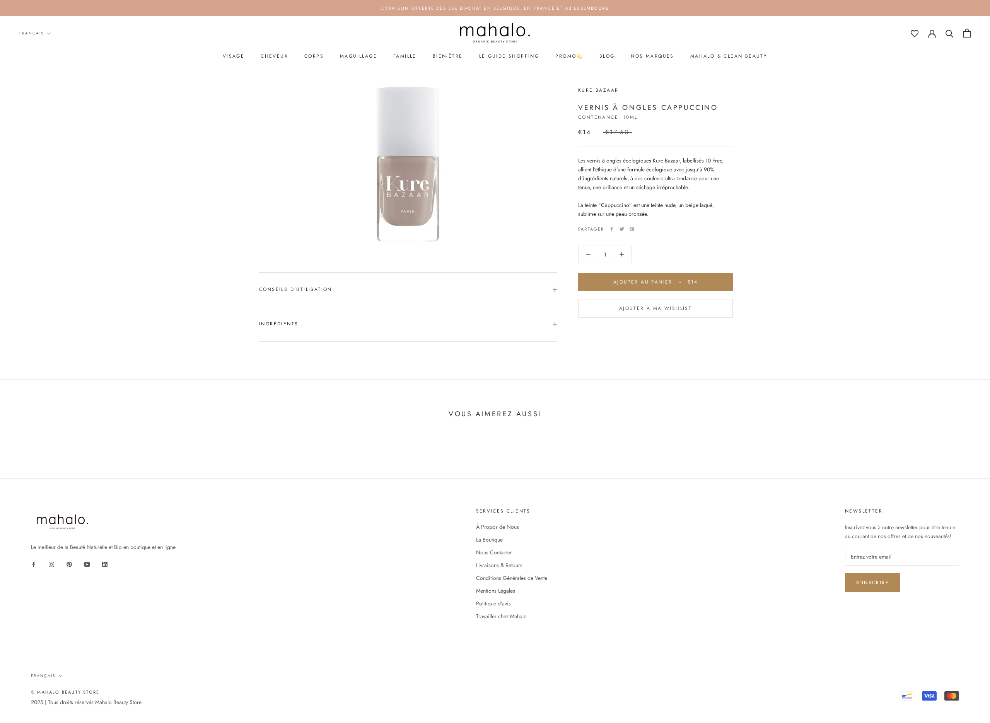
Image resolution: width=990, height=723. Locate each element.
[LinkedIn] (105, 563)
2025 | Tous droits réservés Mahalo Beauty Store (86, 702)
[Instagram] (51, 563)
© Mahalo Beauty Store (65, 692)
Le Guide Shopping (509, 56)
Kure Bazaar (598, 90)
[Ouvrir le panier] (967, 33)
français (31, 33)
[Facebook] (611, 229)
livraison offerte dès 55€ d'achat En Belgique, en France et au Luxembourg (495, 8)
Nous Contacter (494, 552)
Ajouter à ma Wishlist (655, 308)
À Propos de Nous (497, 527)
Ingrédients (278, 323)
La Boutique (489, 540)
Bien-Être (448, 56)
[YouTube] (87, 563)
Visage (233, 56)
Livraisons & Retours (499, 565)
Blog (607, 56)
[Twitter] (622, 229)
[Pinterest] (632, 229)
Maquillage (358, 56)
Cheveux (274, 56)
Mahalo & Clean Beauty (728, 56)
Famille (404, 56)
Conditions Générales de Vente (511, 578)
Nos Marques (652, 56)
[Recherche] (950, 33)
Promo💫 (569, 56)
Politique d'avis (493, 603)
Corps (314, 56)
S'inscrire (872, 582)
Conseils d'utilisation (295, 289)
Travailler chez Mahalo (501, 616)
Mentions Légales (495, 591)
